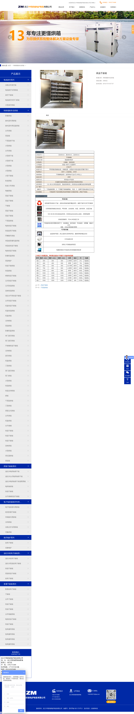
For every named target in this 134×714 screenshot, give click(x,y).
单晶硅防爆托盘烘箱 (12, 241)
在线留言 (103, 7)
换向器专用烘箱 (10, 121)
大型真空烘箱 (10, 105)
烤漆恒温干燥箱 (10, 276)
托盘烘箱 (8, 316)
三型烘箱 (8, 365)
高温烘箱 (8, 326)
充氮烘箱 (8, 532)
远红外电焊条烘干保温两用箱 (15, 481)
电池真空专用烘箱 (11, 90)
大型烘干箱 (9, 156)
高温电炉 (8, 261)
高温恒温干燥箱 (10, 573)
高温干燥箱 (9, 196)
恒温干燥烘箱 (10, 266)
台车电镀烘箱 (10, 614)
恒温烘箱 (8, 271)
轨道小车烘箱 (10, 186)
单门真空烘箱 (10, 336)
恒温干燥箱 (9, 430)
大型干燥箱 (9, 176)
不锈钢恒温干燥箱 (11, 346)
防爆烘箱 (8, 116)
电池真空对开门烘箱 (12, 100)
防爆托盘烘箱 (10, 256)
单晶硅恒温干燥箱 (11, 246)
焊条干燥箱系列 (10, 466)
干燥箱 (7, 206)
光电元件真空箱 (10, 85)
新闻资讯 (82, 7)
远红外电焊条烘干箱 (12, 471)
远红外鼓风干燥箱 (11, 558)
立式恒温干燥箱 (10, 281)
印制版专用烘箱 (10, 517)
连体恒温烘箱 (10, 291)
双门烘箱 (8, 375)
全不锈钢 (8, 425)
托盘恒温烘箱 (10, 311)
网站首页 (61, 7)
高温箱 (7, 136)
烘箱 (6, 395)
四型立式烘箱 (10, 410)
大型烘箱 (8, 146)
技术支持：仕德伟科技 (91, 708)
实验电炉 (8, 548)
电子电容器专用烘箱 (12, 507)
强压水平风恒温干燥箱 (13, 296)
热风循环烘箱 (10, 629)
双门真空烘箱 (10, 341)
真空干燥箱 (9, 95)
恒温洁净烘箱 (10, 390)
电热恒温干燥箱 (10, 226)
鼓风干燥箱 (9, 543)
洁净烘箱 (8, 321)
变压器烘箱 (9, 455)
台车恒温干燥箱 (10, 301)
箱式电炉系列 (9, 537)
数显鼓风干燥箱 (10, 589)
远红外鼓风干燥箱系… (12, 553)
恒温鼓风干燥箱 (10, 231)
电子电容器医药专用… (12, 501)
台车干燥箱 (9, 599)
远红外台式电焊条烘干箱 (14, 476)
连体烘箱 (8, 445)
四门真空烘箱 (10, 370)
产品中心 (92, 7)
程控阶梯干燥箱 (10, 512)
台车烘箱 (8, 131)
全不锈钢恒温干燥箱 (12, 496)
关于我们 (71, 7)
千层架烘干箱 (10, 141)
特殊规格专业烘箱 (19, 65)
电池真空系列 (9, 79)
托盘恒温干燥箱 (10, 306)
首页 (9, 65)
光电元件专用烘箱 (11, 527)
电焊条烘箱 (9, 486)
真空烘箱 (8, 356)
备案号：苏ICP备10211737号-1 (73, 708)
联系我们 (113, 7)
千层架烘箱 (9, 221)
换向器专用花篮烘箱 (12, 126)
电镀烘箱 (8, 191)
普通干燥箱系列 (10, 584)
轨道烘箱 (8, 181)
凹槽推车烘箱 (10, 236)
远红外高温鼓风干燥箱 (13, 563)
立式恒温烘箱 (10, 286)
